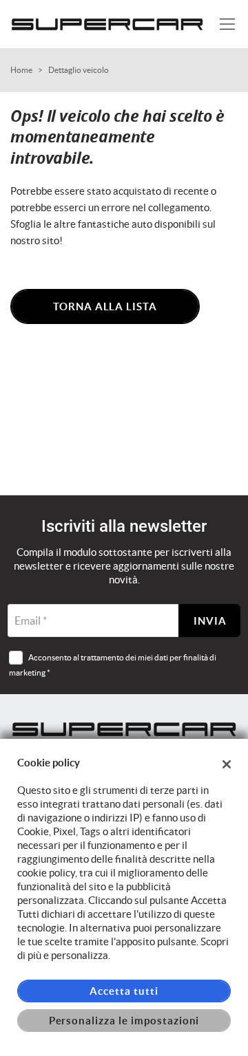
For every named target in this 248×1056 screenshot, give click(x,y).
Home (21, 69)
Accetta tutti (124, 991)
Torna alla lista (105, 306)
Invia (210, 621)
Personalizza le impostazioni (124, 1020)
